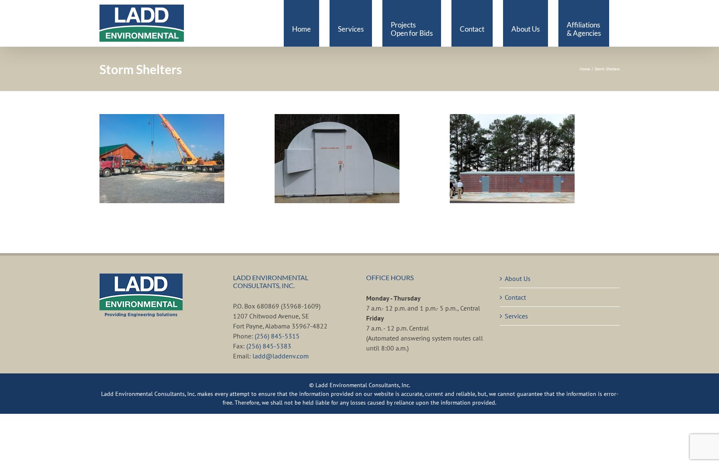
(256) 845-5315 (277, 336)
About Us (518, 278)
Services (516, 316)
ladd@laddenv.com (281, 356)
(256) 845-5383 (268, 346)
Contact (515, 297)
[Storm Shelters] (161, 158)
